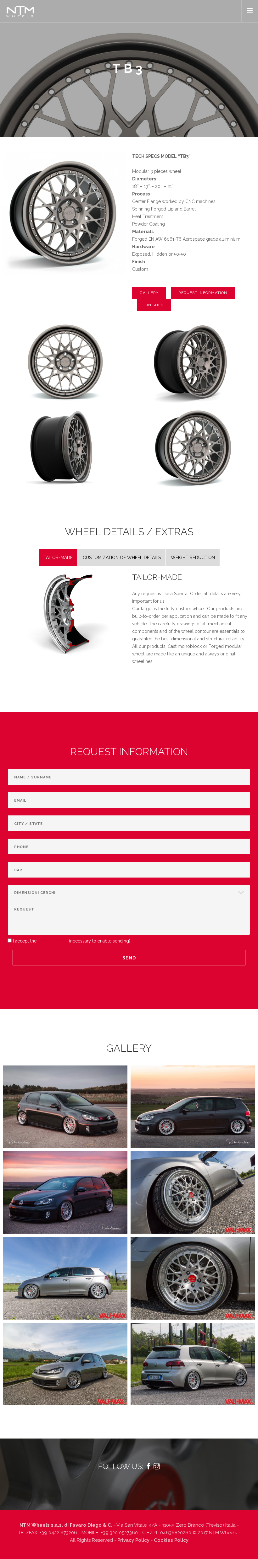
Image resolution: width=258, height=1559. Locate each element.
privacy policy (53, 940)
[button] (149, 293)
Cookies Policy (171, 1540)
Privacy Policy (133, 1540)
